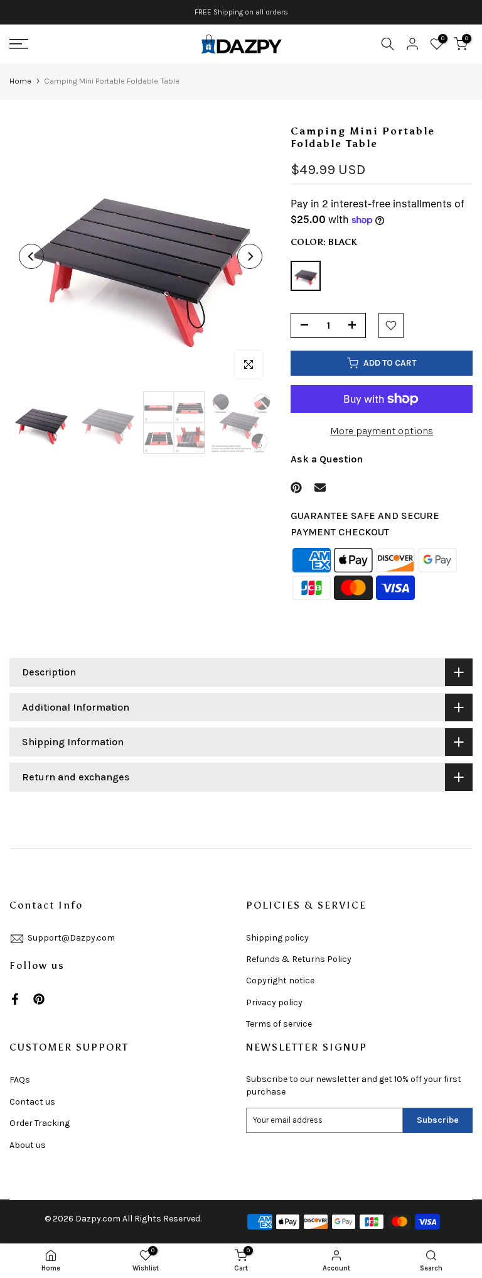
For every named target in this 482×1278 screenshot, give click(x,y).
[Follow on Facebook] (15, 999)
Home (20, 80)
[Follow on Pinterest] (39, 999)
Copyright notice (280, 980)
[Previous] (31, 256)
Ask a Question (327, 459)
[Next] (249, 256)
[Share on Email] (320, 487)
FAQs (19, 1079)
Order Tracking (39, 1123)
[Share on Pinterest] (296, 487)
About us (27, 1145)
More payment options (381, 431)
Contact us (32, 1101)
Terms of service (279, 1024)
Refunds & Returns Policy (298, 959)
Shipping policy (277, 937)
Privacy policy (274, 1002)
